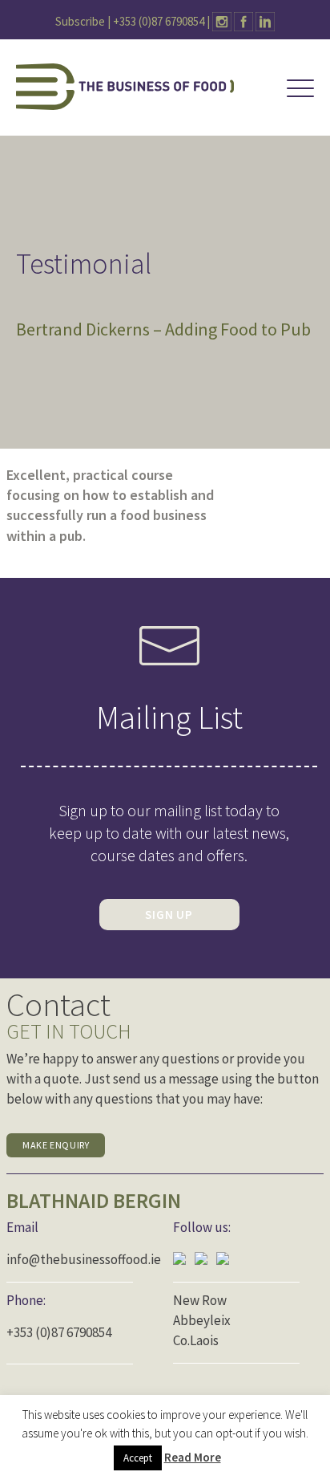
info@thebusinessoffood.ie (83, 1259)
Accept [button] (137, 1458)
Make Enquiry (55, 1145)
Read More (192, 1457)
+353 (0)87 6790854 (158, 21)
